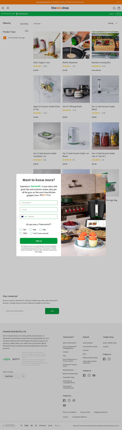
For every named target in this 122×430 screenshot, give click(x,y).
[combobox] (23, 216)
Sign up (39, 241)
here (40, 252)
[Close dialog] (103, 176)
